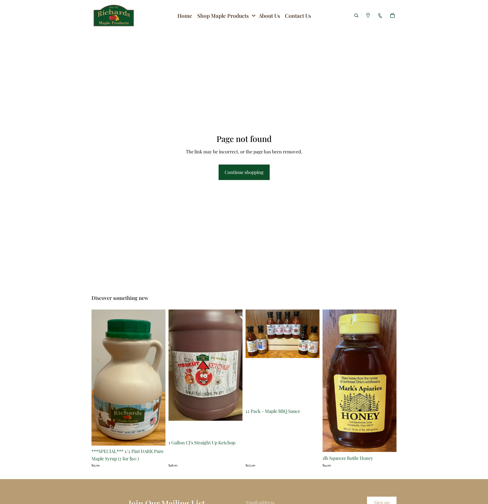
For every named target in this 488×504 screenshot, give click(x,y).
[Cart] (392, 15)
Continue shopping (244, 172)
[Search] (356, 15)
